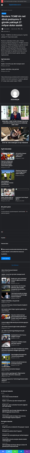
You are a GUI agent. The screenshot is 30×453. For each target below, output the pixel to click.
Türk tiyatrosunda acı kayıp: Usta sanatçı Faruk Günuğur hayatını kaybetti (19, 295)
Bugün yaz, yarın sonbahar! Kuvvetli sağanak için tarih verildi (18, 280)
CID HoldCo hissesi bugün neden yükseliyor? (21, 155)
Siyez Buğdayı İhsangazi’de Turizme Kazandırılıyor (7, 183)
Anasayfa (5, 10)
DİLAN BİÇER (6, 29)
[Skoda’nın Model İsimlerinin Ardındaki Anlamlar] (6, 364)
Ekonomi (10, 10)
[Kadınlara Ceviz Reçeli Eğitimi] (22, 192)
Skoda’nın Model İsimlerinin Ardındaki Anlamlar (19, 362)
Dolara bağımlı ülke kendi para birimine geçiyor (15, 322)
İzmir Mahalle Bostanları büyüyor (11, 369)
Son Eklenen (15, 265)
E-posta (3, 237)
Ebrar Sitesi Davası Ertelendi (9, 270)
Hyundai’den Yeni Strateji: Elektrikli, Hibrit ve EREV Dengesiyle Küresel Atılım (18, 287)
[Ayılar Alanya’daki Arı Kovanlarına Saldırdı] (7, 192)
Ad (2, 232)
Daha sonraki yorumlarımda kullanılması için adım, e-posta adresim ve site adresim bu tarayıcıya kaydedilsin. (14, 252)
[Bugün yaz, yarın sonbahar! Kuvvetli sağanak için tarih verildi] (6, 281)
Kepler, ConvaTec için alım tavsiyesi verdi (12, 64)
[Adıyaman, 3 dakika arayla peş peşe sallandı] (6, 344)
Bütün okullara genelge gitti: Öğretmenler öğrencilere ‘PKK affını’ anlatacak (13, 374)
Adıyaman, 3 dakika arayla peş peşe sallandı (18, 342)
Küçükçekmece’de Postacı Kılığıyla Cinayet (18, 335)
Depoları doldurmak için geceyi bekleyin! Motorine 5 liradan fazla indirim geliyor (7, 163)
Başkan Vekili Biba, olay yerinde (10, 69)
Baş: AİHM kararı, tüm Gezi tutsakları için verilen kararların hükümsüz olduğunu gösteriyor (15, 349)
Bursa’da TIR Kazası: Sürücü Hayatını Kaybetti (14, 305)
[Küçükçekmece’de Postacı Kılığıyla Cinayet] (6, 337)
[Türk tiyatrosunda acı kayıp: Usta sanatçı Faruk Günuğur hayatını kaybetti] (6, 295)
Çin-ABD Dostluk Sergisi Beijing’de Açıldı (13, 331)
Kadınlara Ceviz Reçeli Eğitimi (22, 198)
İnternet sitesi (4, 243)
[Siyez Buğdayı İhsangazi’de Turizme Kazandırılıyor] (7, 175)
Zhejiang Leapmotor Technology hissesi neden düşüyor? (21, 172)
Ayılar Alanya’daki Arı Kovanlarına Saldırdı (7, 198)
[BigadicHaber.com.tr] (15, 5)
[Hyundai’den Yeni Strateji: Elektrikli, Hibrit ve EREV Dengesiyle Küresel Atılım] (6, 288)
